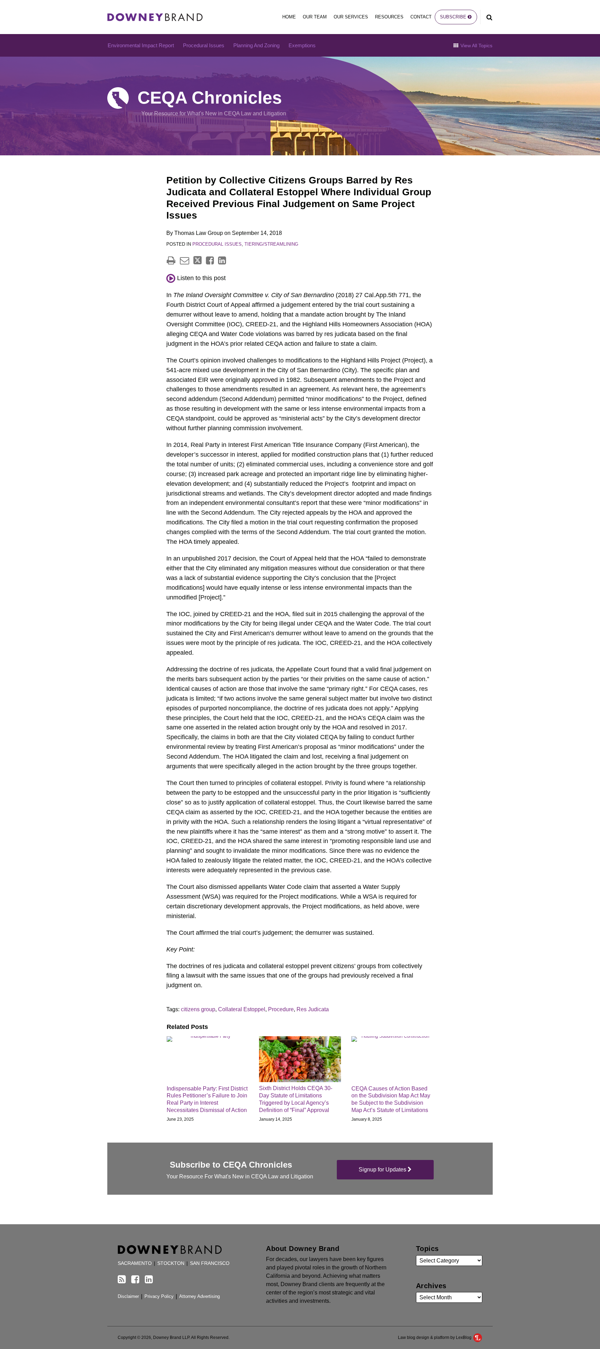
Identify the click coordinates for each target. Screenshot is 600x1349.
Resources (389, 16)
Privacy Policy (159, 1296)
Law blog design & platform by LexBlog (435, 1337)
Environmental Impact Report (141, 45)
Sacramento (135, 1263)
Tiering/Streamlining (271, 244)
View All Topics (475, 45)
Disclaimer (128, 1296)
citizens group (198, 1009)
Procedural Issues (203, 45)
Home (289, 16)
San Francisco (210, 1263)
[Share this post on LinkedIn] (222, 260)
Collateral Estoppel (241, 1009)
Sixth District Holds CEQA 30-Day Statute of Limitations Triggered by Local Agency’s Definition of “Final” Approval (295, 1099)
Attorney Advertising (199, 1296)
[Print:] (171, 260)
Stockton (170, 1263)
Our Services (351, 16)
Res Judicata (313, 1009)
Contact (421, 16)
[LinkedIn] (149, 1279)
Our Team (315, 16)
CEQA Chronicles (210, 97)
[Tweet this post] (197, 260)
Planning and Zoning (256, 45)
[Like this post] (210, 260)
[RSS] (122, 1279)
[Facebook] (135, 1279)
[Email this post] (184, 260)
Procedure (281, 1009)
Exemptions (302, 45)
